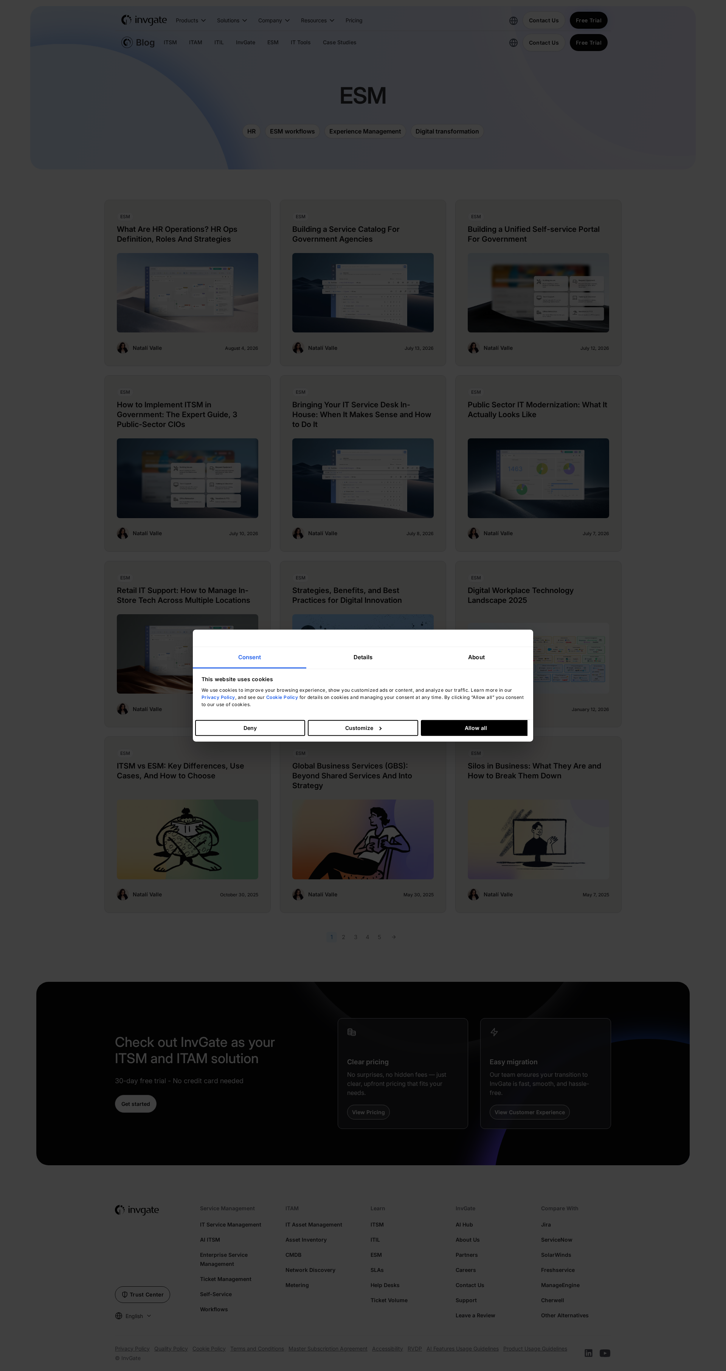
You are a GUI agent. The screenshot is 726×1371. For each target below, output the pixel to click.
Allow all (476, 728)
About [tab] (476, 656)
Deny (250, 728)
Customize (359, 728)
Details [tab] (363, 656)
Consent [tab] (249, 656)
